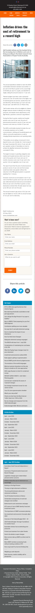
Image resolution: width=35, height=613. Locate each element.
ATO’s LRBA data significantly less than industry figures (15, 308)
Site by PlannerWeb (17, 582)
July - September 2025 (10, 424)
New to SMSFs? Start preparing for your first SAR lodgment (16, 322)
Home (5, 13)
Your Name (7, 234)
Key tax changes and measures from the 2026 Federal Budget (15, 402)
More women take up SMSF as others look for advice (17, 538)
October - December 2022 (11, 455)
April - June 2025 (9, 427)
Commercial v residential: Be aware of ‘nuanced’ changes (15, 381)
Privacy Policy (20, 569)
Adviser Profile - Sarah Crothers (20, 575)
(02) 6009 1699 (17, 9)
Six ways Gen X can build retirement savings (16, 329)
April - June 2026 (9, 416)
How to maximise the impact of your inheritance (14, 333)
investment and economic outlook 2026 (15, 355)
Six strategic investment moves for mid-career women (15, 386)
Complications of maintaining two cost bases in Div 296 (17, 346)
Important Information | (10, 569)
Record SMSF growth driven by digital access (17, 360)
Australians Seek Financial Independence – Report (16, 467)
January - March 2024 (10, 441)
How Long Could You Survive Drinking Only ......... (16, 548)
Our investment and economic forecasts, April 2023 (17, 515)
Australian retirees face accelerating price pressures (16, 527)
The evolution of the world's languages (15, 363)
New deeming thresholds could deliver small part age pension (16, 312)
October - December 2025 (11, 422)
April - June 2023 (9, 450)
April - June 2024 (9, 438)
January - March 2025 (10, 430)
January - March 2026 (10, 419)
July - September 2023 (10, 447)
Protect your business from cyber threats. (16, 531)
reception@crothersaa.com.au (17, 7)
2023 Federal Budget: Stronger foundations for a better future (16, 522)
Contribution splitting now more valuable (15, 326)
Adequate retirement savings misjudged (15, 339)
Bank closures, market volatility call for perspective (15, 555)
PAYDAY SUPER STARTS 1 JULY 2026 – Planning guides (15, 377)
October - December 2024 (11, 433)
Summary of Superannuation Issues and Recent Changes (15, 472)
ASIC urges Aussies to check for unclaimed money (16, 372)
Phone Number (8, 248)
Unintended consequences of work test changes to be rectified (15, 499)
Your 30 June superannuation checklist (15, 390)
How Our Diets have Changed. (12, 336)
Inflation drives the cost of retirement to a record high (16, 481)
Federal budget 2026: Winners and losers (15, 406)
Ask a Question (8, 254)
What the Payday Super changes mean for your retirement (16, 351)
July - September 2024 (10, 436)
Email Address (8, 241)
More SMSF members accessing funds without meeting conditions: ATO (15, 543)
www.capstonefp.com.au (26, 606)
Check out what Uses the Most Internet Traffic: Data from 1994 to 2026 (15, 397)
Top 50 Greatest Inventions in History (14, 496)
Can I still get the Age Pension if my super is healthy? (16, 317)
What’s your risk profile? (11, 393)
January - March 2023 (10, 453)
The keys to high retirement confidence (15, 488)
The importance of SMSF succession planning (17, 511)
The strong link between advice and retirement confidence (14, 492)
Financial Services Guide (11, 573)
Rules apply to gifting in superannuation (15, 358)
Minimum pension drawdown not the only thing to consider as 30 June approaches (16, 367)
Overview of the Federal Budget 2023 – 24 (16, 519)
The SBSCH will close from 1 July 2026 (15, 342)
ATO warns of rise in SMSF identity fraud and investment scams (17, 507)
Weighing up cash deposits (11, 551)
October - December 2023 (11, 444)
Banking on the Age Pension (12, 485)
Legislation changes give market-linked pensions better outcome (15, 476)
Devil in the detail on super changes (14, 534)
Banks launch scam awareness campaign (16, 503)
